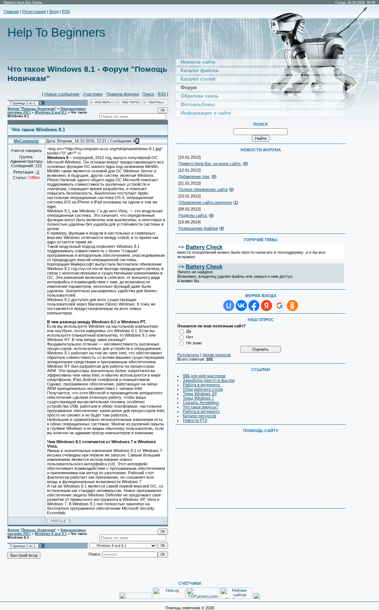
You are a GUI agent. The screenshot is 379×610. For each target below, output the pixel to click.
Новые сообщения (61, 94)
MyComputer (26, 141)
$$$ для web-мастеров (204, 376)
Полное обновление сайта (203, 189)
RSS (66, 11)
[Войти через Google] (279, 305)
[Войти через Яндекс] (266, 305)
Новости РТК (195, 420)
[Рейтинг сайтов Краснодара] (257, 597)
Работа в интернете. (202, 384)
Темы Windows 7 (198, 398)
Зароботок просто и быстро (209, 380)
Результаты (188, 355)
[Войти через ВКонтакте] (241, 305)
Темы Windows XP (200, 393)
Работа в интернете (201, 411)
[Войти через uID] (228, 305)
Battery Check (204, 247)
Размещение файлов (198, 228)
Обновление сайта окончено (205, 202)
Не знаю (194, 343)
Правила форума (122, 94)
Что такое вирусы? (200, 407)
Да (188, 331)
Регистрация (34, 11)
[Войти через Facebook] (253, 305)
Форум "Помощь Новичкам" (31, 109)
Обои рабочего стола (203, 389)
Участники (93, 94)
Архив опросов (216, 355)
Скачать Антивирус (201, 402)
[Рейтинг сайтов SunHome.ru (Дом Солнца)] (236, 597)
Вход (53, 11)
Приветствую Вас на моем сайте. (210, 163)
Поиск (148, 94)
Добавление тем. (194, 176)
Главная (11, 11)
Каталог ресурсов (199, 416)
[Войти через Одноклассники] (292, 305)
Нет (189, 337)
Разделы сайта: (193, 215)
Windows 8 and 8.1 (51, 112)
